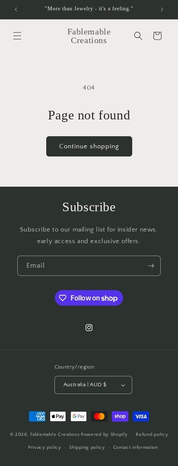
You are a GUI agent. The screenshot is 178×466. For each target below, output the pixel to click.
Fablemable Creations (54, 434)
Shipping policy (87, 447)
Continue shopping (89, 146)
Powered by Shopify (104, 434)
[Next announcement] (162, 9)
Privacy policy (44, 447)
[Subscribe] (150, 266)
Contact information (135, 447)
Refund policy (152, 434)
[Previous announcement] (15, 9)
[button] (17, 35)
